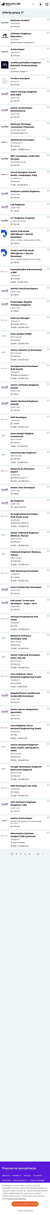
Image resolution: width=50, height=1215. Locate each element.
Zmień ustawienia (25, 1211)
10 (38, 854)
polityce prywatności (17, 1199)
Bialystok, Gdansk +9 (20, 523)
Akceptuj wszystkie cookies (25, 1204)
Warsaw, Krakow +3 (20, 133)
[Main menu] (47, 4)
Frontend (37, 1175)
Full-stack (6, 1180)
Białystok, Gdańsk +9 (20, 375)
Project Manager (37, 1180)
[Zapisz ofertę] (48, 19)
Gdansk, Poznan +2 (20, 478)
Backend (6, 1175)
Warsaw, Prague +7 (20, 71)
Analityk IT (16, 1175)
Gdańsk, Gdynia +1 (19, 324)
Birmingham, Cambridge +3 (23, 42)
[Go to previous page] (7, 854)
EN (33, 4)
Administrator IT (20, 1180)
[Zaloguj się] (40, 4)
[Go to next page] (43, 854)
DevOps (27, 1175)
